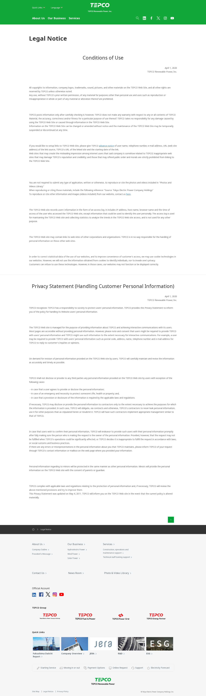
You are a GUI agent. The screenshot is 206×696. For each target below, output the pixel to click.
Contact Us (38, 573)
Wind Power (73, 554)
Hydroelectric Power (76, 549)
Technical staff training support (116, 557)
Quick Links (37, 7)
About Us (38, 18)
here (128, 194)
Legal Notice (48, 691)
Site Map (35, 691)
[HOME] (33, 529)
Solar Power (73, 558)
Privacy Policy (62, 691)
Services (74, 18)
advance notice (106, 145)
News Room (75, 573)
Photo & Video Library (116, 573)
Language (55, 7)
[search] (137, 18)
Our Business (57, 18)
